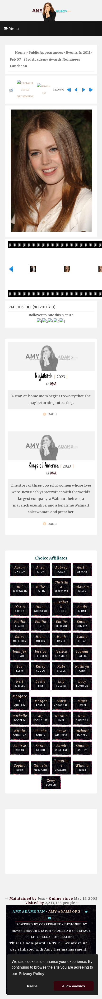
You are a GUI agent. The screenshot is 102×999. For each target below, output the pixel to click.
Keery (19, 668)
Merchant (40, 767)
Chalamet (61, 765)
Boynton (82, 683)
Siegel (61, 668)
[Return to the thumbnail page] (11, 90)
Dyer (61, 718)
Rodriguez (40, 718)
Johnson (20, 569)
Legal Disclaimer (58, 937)
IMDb (52, 414)
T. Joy (40, 569)
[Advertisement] (51, 840)
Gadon (41, 748)
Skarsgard (20, 589)
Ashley (82, 748)
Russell (19, 683)
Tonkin (40, 733)
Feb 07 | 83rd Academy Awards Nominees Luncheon (45, 62)
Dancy (61, 639)
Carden (19, 609)
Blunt (82, 609)
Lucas (82, 639)
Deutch (51, 782)
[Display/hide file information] (25, 90)
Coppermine (50, 924)
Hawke (82, 703)
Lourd (40, 589)
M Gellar (61, 748)
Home (20, 52)
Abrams (82, 569)
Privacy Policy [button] (31, 974)
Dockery (20, 718)
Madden (82, 733)
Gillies (61, 606)
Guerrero (40, 609)
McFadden (19, 639)
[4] (57, 321)
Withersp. (61, 733)
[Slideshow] (44, 90)
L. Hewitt (20, 653)
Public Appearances (45, 52)
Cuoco (40, 668)
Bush (20, 767)
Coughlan (20, 733)
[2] (45, 321)
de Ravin (61, 624)
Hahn (82, 668)
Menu (13, 28)
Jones (40, 624)
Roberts (82, 624)
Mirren (41, 639)
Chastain (61, 653)
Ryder (82, 767)
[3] (51, 321)
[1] (39, 321)
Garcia (82, 653)
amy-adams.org (64, 912)
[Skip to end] (91, 90)
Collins (61, 683)
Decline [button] (32, 986)
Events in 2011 (78, 52)
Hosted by (63, 930)
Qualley (19, 700)
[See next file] (83, 90)
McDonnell (61, 703)
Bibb (41, 683)
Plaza (61, 569)
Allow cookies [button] (73, 986)
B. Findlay (40, 653)
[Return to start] (69, 90)
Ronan (20, 748)
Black (82, 589)
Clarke (19, 624)
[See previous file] (76, 90)
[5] (62, 321)
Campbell (82, 718)
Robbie (40, 703)
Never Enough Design (31, 930)
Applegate (61, 586)
